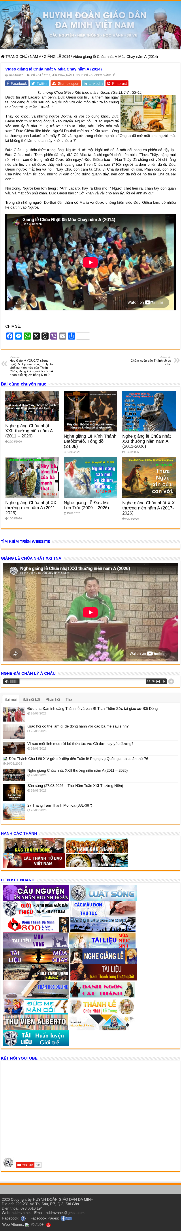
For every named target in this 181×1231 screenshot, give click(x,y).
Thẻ (69, 699)
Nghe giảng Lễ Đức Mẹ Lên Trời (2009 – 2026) (86, 505)
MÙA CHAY (58, 75)
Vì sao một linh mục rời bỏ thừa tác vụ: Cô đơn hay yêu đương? (80, 744)
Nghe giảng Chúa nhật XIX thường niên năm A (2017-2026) (148, 507)
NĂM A (35, 57)
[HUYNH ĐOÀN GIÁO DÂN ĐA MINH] (90, 25)
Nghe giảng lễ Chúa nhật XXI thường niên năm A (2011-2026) (146, 441)
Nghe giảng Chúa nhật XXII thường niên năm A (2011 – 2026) (29, 430)
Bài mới (10, 699)
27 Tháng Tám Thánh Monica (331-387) (59, 805)
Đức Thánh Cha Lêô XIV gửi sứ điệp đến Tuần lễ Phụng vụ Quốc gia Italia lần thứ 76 (78, 759)
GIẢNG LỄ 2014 (57, 57)
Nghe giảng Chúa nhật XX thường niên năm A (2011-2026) (31, 507)
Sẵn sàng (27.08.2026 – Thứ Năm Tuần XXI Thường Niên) (75, 786)
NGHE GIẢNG (84, 75)
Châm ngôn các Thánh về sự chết (151, 361)
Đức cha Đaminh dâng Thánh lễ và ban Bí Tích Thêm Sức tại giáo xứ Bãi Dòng (92, 709)
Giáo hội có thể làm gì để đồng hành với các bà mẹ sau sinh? (77, 726)
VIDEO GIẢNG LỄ (104, 75)
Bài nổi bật (31, 699)
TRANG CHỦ (15, 57)
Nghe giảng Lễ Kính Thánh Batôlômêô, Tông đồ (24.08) (90, 441)
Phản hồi (53, 699)
